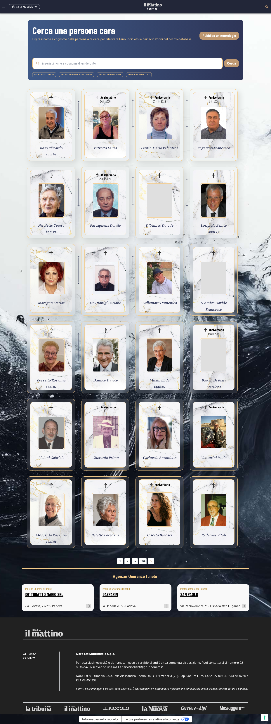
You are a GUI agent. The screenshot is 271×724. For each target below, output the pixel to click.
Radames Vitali (213, 535)
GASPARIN (110, 594)
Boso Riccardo (51, 147)
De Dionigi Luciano (105, 302)
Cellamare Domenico (159, 302)
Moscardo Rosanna (51, 535)
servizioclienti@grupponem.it (142, 667)
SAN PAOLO (189, 594)
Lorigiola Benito (214, 225)
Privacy (29, 658)
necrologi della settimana (76, 74)
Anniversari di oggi (139, 74)
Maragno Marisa (51, 302)
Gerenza (29, 654)
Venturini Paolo (213, 457)
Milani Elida (159, 380)
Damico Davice (105, 380)
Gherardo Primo (105, 457)
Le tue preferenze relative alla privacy (151, 719)
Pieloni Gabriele (51, 457)
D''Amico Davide (159, 225)
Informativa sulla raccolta (100, 719)
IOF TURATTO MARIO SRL (44, 594)
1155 (143, 560)
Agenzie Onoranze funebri (136, 576)
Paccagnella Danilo (105, 225)
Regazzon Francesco (213, 147)
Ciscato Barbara (159, 535)
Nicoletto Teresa (51, 225)
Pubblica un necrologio (219, 36)
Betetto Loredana (105, 535)
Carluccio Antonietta (159, 457)
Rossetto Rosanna (51, 380)
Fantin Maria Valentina (159, 147)
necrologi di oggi (44, 74)
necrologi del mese (110, 74)
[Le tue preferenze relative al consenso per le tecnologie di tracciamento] (264, 717)
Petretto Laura (105, 147)
